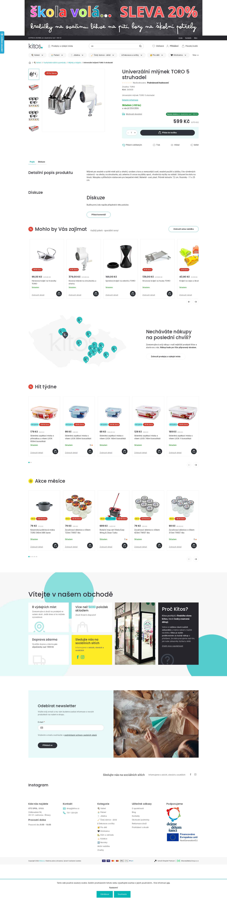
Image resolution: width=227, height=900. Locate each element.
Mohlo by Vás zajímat (61, 229)
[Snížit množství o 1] (128, 133)
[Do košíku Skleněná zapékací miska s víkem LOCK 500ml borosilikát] (90, 451)
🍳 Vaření (101, 808)
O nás (181, 38)
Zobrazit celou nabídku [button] (183, 229)
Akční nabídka (103, 846)
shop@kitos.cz (73, 808)
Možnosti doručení (134, 114)
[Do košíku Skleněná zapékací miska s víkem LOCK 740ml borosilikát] (159, 451)
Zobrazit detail (38, 295)
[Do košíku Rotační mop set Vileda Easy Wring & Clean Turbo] (124, 545)
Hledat (140, 46)
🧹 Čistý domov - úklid (107, 820)
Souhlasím (122, 894)
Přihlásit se (47, 745)
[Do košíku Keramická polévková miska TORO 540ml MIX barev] (55, 545)
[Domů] (29, 62)
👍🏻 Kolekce (102, 839)
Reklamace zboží (139, 823)
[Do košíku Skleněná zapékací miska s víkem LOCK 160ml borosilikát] (124, 451)
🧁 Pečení (101, 812)
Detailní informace (130, 100)
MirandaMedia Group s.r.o (190, 861)
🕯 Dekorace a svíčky (106, 823)
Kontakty (188, 38)
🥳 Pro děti (102, 827)
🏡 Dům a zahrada (105, 835)
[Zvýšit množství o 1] (135, 133)
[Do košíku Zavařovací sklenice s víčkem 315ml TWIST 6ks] (194, 545)
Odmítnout (104, 894)
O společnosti (138, 808)
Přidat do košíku (169, 133)
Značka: (128, 87)
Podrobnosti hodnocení (158, 83)
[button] (184, 229)
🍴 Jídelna (102, 816)
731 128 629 (72, 813)
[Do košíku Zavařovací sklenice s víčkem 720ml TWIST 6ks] (90, 545)
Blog (195, 38)
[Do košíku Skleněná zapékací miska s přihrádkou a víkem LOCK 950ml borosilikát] (55, 451)
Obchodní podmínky (140, 820)
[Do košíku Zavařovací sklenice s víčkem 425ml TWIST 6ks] (159, 545)
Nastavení (113, 888)
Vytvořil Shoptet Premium (166, 861)
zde (168, 883)
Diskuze (41, 162)
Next (196, 465)
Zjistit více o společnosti (172, 646)
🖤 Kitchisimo (103, 831)
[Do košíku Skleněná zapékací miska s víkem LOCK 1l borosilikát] (194, 451)
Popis (32, 162)
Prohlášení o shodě (140, 827)
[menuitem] (37, 55)
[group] (47, 268)
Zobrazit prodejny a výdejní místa (166, 356)
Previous (189, 465)
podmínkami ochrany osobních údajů (80, 735)
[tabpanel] (44, 426)
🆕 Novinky (102, 842)
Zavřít (132, 150)
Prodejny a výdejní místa (62, 46)
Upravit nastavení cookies (72, 861)
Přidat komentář (99, 215)
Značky (100, 850)
